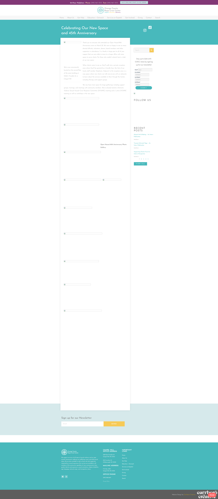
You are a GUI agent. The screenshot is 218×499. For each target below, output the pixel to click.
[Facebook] (62, 476)
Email (136, 69)
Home (62, 18)
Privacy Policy (106, 481)
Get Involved (129, 18)
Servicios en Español (114, 18)
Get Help (80, 18)
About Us (70, 18)
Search (157, 18)
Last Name (137, 77)
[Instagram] (66, 476)
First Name (137, 72)
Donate (212, 495)
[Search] (151, 50)
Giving (140, 18)
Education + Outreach (96, 18)
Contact (149, 18)
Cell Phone (137, 82)
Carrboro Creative (189, 494)
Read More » (136, 139)
